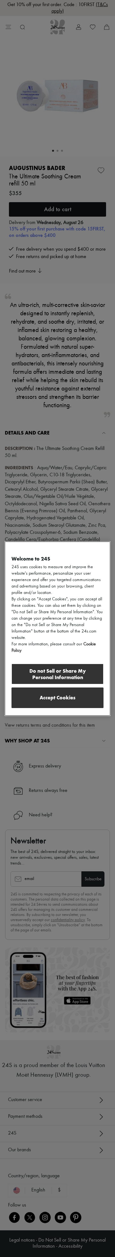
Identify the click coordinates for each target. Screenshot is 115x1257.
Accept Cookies (57, 698)
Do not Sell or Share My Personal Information (57, 674)
